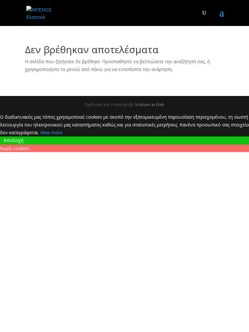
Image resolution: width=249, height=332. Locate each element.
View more (51, 132)
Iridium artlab (149, 104)
